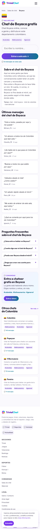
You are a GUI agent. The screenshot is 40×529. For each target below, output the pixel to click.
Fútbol (4, 466)
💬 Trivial (6, 427)
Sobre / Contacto (8, 496)
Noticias (4, 457)
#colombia (6, 40)
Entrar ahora (11, 298)
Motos (4, 473)
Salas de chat (12, 10)
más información (24, 518)
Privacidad (5, 502)
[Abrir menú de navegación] (36, 3)
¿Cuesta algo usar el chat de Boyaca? (18, 248)
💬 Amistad (28, 427)
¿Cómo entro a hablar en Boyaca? (17, 241)
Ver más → (34, 308)
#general (27, 40)
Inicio (3, 10)
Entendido (8, 523)
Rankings (5, 453)
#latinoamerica (17, 40)
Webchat (5, 486)
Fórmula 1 (5, 470)
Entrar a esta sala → (20, 56)
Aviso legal (5, 499)
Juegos (4, 446)
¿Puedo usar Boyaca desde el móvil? (18, 255)
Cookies (4, 506)
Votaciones (5, 450)
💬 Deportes (16, 427)
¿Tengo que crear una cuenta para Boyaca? (17, 263)
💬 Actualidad (8, 432)
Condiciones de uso (8, 509)
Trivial (4, 443)
